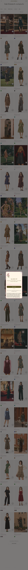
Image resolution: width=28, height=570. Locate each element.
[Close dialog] (21, 272)
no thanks (14, 288)
